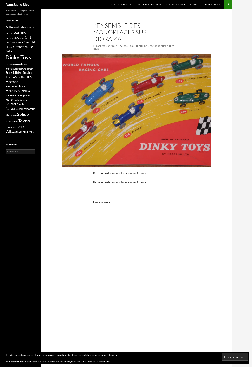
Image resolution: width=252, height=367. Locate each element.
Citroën (18, 47)
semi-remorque (26, 108)
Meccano (12, 82)
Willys (31, 132)
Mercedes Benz (15, 86)
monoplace (23, 95)
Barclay (30, 27)
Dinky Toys (18, 57)
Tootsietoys (12, 126)
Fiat (19, 64)
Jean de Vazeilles (16, 77)
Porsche (21, 104)
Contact (195, 4)
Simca (13, 114)
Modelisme (11, 95)
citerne (9, 47)
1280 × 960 (128, 46)
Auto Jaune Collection (148, 4)
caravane (18, 42)
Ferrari (13, 64)
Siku (7, 115)
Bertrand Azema (15, 37)
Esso (8, 64)
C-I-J (28, 38)
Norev (9, 99)
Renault (11, 108)
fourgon (10, 68)
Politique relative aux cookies (96, 361)
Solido (23, 114)
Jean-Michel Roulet (19, 73)
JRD (29, 77)
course (29, 46)
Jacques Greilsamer (23, 68)
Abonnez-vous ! (212, 4)
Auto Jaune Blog (17, 4)
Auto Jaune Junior (175, 4)
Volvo (25, 131)
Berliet (9, 32)
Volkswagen (14, 131)
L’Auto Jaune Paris (119, 4)
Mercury (12, 91)
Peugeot (11, 103)
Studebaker (12, 121)
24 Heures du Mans (16, 27)
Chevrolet (29, 42)
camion (10, 42)
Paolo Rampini (20, 100)
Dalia (9, 51)
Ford (24, 64)
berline (20, 32)
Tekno (24, 120)
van (21, 127)
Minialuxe (24, 90)
